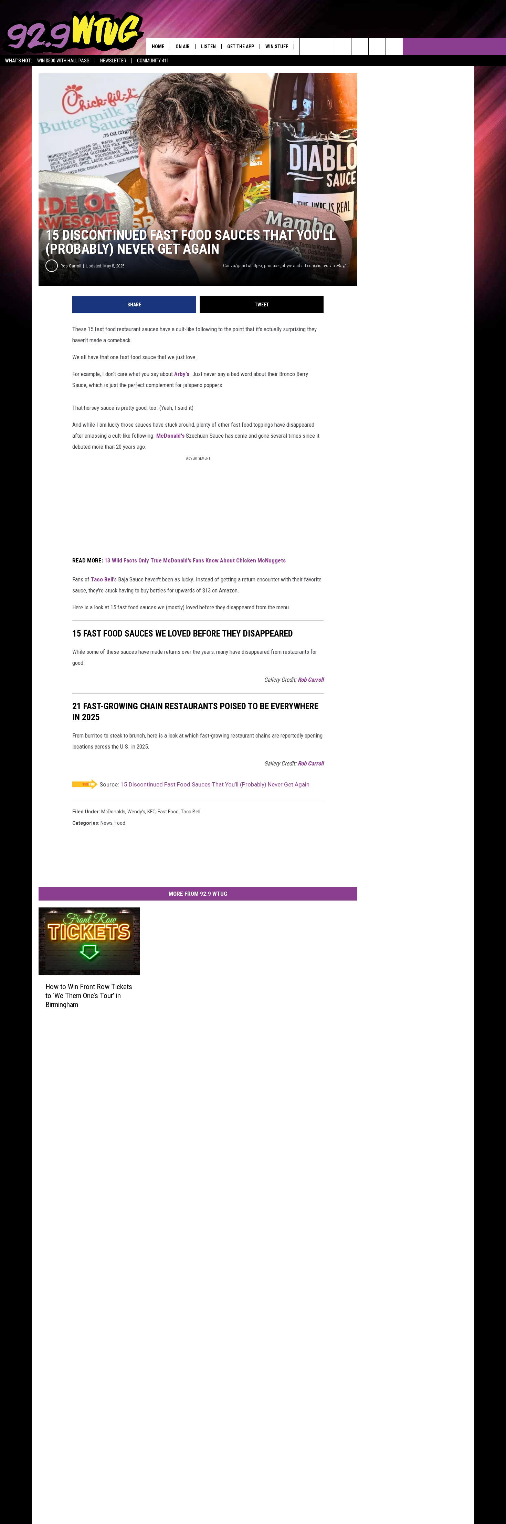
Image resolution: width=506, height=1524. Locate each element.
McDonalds (113, 811)
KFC (151, 811)
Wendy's (136, 811)
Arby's (181, 373)
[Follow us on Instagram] (359, 46)
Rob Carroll (71, 265)
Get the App (240, 46)
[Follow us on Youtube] (394, 46)
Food (120, 823)
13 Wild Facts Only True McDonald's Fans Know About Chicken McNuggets (195, 560)
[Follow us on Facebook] (342, 46)
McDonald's (170, 435)
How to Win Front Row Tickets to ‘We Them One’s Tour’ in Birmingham (88, 996)
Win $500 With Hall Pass (63, 60)
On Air (183, 46)
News (107, 823)
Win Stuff (276, 46)
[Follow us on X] (377, 46)
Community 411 (153, 60)
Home (158, 46)
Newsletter (113, 60)
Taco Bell (102, 579)
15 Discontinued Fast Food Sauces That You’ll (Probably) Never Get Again (214, 784)
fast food (168, 811)
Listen (208, 46)
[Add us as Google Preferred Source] (325, 46)
